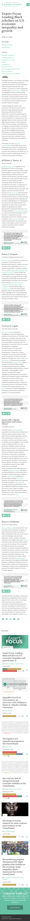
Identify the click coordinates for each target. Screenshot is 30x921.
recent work (15, 219)
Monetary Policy (7, 66)
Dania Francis (8, 747)
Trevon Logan (17, 789)
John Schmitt (8, 710)
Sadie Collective (17, 430)
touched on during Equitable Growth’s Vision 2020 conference (12, 285)
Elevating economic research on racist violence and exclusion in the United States (14, 824)
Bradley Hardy (16, 362)
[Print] (18, 619)
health (4, 388)
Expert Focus (16, 91)
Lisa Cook (20, 478)
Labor (5, 669)
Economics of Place (8, 60)
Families (19, 754)
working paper (20, 558)
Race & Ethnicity (7, 71)
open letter (18, 482)
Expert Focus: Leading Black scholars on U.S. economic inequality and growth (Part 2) (13, 657)
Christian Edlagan (7, 45)
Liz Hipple (7, 877)
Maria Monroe (6, 47)
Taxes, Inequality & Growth (11, 73)
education (23, 266)
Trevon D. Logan (7, 332)
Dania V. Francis (6, 260)
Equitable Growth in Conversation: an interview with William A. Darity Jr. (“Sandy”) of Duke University (14, 702)
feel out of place (14, 470)
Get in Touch (15, 907)
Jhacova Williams (7, 528)
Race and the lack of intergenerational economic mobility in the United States (14, 782)
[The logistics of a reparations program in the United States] (15, 727)
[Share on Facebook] (3, 619)
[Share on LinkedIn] (10, 619)
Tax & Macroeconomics (9, 671)
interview (15, 193)
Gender (4, 62)
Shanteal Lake (15, 877)
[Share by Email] (14, 619)
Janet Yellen (11, 476)
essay (6, 270)
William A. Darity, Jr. (8, 166)
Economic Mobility (8, 57)
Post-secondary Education (11, 69)
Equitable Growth (9, 831)
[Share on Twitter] (7, 619)
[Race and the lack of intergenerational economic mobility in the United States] (15, 767)
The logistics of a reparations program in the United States (13, 741)
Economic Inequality (9, 55)
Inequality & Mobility (14, 669)
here (16, 494)
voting (26, 540)
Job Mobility (6, 64)
